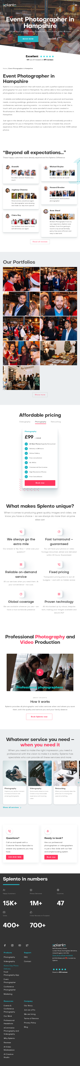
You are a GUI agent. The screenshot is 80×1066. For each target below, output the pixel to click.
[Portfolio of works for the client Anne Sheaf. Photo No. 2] (59, 219)
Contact (27, 961)
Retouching (56, 422)
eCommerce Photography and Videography (11, 1031)
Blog (26, 1027)
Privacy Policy (30, 1023)
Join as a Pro (29, 1010)
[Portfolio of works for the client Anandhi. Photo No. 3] (27, 175)
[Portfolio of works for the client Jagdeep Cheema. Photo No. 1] (14, 198)
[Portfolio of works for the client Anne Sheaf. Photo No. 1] (53, 219)
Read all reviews (40, 242)
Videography (24, 422)
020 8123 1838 (14, 857)
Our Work (8, 1016)
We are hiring (30, 1014)
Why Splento (9, 1038)
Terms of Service (31, 1018)
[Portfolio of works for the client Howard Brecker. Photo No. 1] (53, 196)
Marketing (8, 994)
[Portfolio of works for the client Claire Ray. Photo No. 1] (14, 224)
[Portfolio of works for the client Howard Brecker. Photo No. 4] (72, 196)
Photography (40, 422)
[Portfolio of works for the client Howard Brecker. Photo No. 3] (65, 196)
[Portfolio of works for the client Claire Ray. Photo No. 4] (34, 224)
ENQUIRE (52, 39)
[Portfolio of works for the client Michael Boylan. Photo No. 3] (65, 175)
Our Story (28, 1006)
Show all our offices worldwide (62, 955)
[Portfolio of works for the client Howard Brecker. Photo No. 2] (59, 196)
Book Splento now (39, 717)
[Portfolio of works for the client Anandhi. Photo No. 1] (14, 175)
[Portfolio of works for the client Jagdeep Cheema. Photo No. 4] (34, 198)
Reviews (7, 1043)
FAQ (26, 957)
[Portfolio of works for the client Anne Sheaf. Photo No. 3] (65, 219)
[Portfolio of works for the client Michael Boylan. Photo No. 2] (59, 175)
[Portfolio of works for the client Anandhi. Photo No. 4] (34, 175)
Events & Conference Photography (9, 1009)
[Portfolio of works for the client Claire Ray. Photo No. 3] (27, 224)
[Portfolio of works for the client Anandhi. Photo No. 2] (21, 175)
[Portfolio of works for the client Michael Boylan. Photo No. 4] (72, 175)
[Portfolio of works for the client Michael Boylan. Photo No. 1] (53, 175)
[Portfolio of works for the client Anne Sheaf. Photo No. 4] (72, 219)
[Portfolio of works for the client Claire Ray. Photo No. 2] (21, 224)
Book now (28, 39)
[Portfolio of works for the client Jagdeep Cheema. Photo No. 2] (21, 198)
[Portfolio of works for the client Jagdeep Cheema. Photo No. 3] (27, 198)
